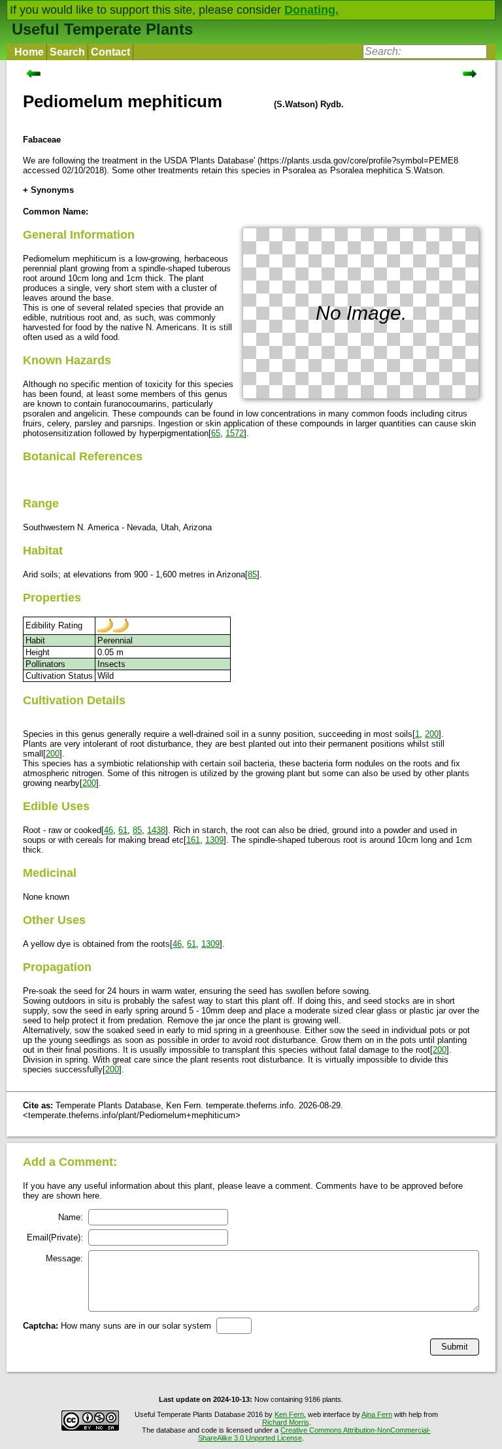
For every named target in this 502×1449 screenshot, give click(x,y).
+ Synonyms (48, 190)
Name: (70, 1217)
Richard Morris (285, 1422)
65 (215, 433)
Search (67, 52)
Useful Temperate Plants (102, 29)
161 (193, 840)
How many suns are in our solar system (117, 1326)
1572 (235, 433)
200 (432, 734)
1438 (156, 830)
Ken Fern (289, 1414)
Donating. (311, 9)
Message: (64, 1258)
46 (108, 830)
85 (252, 574)
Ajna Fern (376, 1414)
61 (122, 830)
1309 (214, 840)
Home (29, 52)
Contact (110, 52)
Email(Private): (55, 1237)
